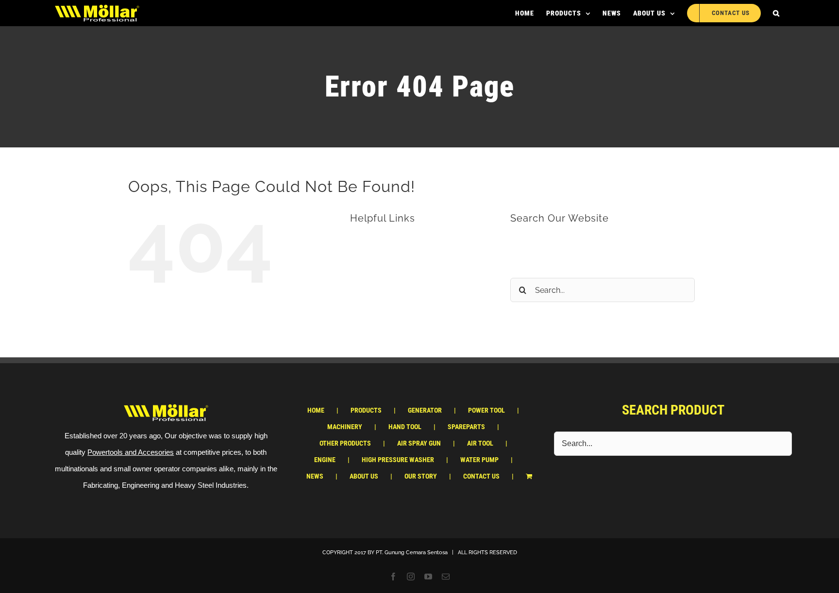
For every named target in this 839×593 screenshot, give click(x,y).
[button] (776, 13)
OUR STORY (420, 476)
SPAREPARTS (466, 427)
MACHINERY (344, 427)
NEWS (380, 281)
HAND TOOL (404, 427)
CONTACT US (393, 318)
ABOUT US (388, 300)
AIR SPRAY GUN (419, 443)
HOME (380, 244)
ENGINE (325, 460)
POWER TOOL (486, 410)
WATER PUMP (479, 460)
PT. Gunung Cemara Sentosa (412, 552)
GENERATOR (425, 410)
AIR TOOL (480, 443)
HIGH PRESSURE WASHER (398, 460)
